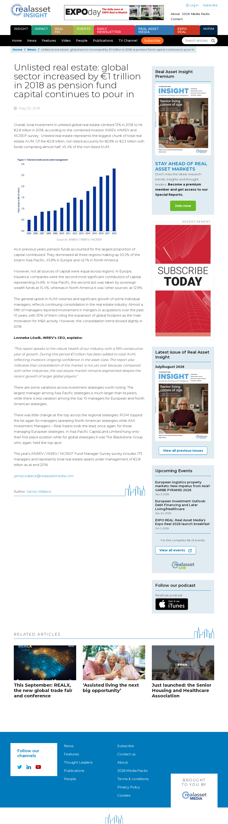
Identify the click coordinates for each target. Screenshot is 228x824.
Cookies (123, 795)
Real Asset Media (148, 30)
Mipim (208, 29)
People (82, 41)
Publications (103, 41)
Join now (183, 206)
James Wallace (38, 491)
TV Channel (127, 41)
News (32, 41)
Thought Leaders (78, 762)
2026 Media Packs (196, 14)
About (175, 14)
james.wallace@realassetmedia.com (44, 476)
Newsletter (109, 30)
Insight (21, 29)
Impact (41, 29)
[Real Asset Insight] (30, 10)
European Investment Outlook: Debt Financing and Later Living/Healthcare (180, 507)
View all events (172, 550)
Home (17, 41)
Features (49, 41)
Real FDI (59, 30)
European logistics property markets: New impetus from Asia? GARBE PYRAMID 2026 (182, 488)
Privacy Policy (128, 787)
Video (66, 41)
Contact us (126, 754)
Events (83, 29)
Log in (194, 5)
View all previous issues (183, 451)
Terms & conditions (133, 779)
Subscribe (210, 5)
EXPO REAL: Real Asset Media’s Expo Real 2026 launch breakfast (182, 524)
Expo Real (182, 30)
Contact (177, 19)
